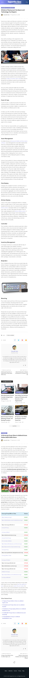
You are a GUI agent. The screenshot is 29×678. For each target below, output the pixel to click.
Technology (11, 7)
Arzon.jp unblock (6, 532)
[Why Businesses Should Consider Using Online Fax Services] (7, 389)
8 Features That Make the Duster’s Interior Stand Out (21, 418)
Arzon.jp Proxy (5, 549)
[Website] (24, 365)
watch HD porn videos (19, 586)
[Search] (26, 2)
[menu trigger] (3, 2)
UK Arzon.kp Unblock (6, 541)
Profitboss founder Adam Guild (13, 78)
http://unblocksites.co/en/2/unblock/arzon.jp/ (12, 520)
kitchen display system (20, 211)
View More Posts (14, 352)
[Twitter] (18, 340)
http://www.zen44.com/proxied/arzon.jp (11, 546)
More (4, 413)
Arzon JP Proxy (5, 527)
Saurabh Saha (6, 14)
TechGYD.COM (18, 359)
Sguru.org (24, 359)
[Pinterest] (22, 340)
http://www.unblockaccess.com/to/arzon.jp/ (12, 544)
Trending (4, 433)
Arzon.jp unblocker (6, 577)
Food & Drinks (10, 335)
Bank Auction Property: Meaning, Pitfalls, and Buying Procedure (7, 418)
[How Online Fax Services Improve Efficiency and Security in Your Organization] (21, 389)
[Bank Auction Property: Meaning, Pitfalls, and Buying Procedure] (7, 410)
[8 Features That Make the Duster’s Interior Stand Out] (21, 410)
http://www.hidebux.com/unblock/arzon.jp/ (11, 574)
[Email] (26, 340)
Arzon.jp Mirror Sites (6, 555)
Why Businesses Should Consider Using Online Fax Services (7, 397)
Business (4, 7)
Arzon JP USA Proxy (6, 538)
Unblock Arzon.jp (6, 571)
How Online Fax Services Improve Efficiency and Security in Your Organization (21, 398)
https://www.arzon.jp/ (7, 517)
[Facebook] (14, 340)
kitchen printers (4, 207)
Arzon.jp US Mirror (6, 560)
